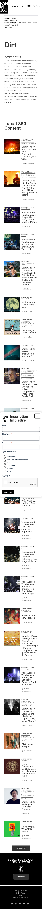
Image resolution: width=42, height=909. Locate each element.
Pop (27, 669)
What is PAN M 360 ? (20, 898)
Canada (14, 18)
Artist (9, 471)
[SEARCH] (23, 7)
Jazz (23, 264)
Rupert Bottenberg (14, 57)
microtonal (26, 174)
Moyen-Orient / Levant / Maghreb (28, 142)
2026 (27, 298)
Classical (25, 321)
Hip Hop (24, 823)
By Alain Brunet (26, 289)
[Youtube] (39, 7)
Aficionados (11, 457)
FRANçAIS (15, 7)
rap (29, 823)
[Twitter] (20, 903)
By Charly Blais (26, 226)
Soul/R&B (26, 378)
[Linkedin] (28, 903)
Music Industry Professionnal (17, 459)
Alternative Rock (25, 23)
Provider (10, 468)
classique (25, 322)
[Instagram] (36, 7)
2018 (10, 27)
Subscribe (21, 877)
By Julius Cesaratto (27, 163)
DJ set (24, 370)
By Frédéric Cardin (27, 311)
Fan (8, 462)
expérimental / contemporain (27, 324)
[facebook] (34, 7)
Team (20, 895)
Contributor (11, 465)
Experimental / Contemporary (27, 376)
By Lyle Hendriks (26, 510)
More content (21, 848)
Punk (28, 209)
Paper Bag (13, 20)
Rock (33, 173)
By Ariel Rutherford (27, 725)
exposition (26, 705)
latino (24, 263)
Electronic (26, 140)
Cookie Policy (20, 893)
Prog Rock (14, 25)
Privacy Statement (20, 891)
